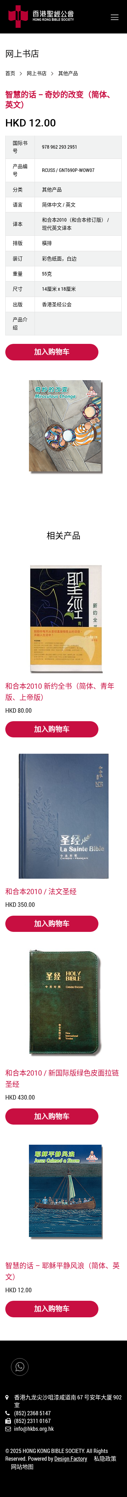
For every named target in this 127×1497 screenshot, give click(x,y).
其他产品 (68, 73)
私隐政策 (105, 1458)
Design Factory (70, 1458)
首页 (10, 73)
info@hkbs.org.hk (34, 1428)
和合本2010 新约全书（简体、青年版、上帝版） (59, 691)
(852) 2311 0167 (32, 1420)
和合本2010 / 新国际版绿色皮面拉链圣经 (62, 1078)
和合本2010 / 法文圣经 (41, 891)
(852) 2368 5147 (32, 1413)
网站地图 (22, 1466)
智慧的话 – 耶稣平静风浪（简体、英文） (62, 1271)
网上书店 (37, 73)
